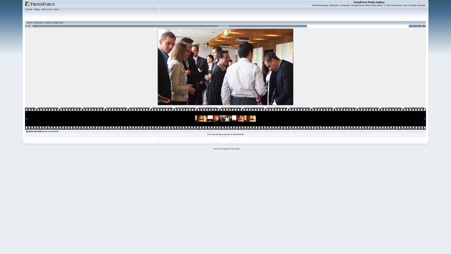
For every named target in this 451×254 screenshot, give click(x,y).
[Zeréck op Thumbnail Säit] (27, 26)
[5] (228, 136)
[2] (224, 136)
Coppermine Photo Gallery (231, 149)
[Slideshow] (36, 26)
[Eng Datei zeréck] (419, 26)
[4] (227, 136)
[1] (222, 136)
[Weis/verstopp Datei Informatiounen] (31, 26)
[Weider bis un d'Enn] (424, 26)
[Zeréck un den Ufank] (411, 26)
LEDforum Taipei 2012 (54, 23)
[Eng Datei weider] (415, 26)
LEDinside (38, 23)
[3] (225, 136)
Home (29, 23)
